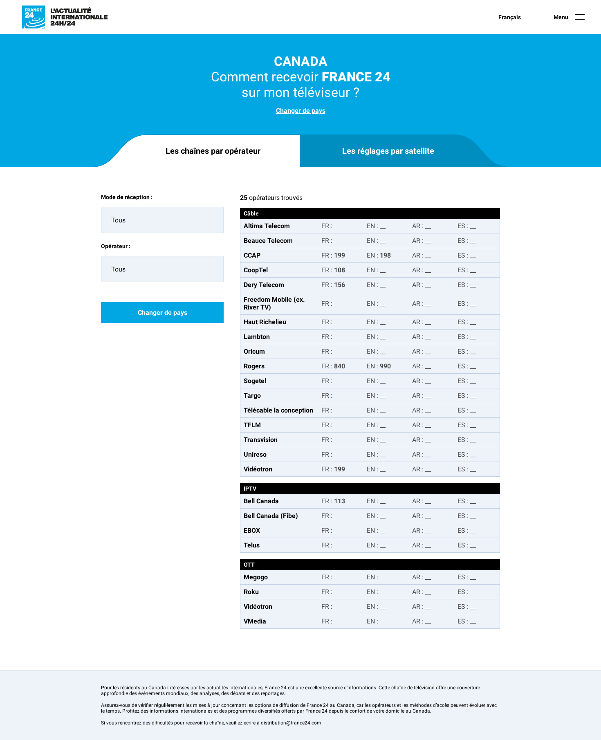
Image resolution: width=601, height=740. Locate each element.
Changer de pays (300, 110)
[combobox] (162, 220)
